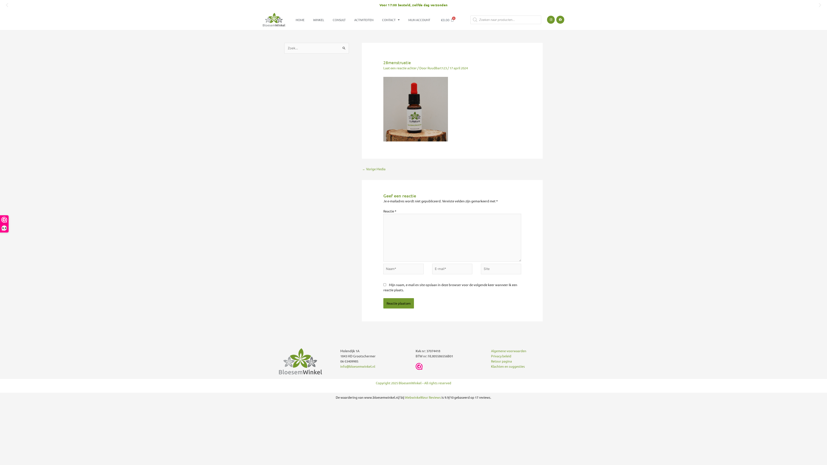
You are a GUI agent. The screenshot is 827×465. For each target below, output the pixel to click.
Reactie (389, 211)
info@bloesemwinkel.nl (357, 366)
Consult (339, 20)
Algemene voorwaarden (508, 351)
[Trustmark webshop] (419, 366)
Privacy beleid (501, 356)
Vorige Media (374, 169)
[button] (7, 5)
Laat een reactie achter (400, 68)
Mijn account (419, 20)
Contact (389, 20)
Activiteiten (363, 20)
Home (300, 20)
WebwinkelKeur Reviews (423, 397)
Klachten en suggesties (508, 366)
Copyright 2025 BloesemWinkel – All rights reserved (413, 383)
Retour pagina (501, 361)
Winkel (318, 20)
